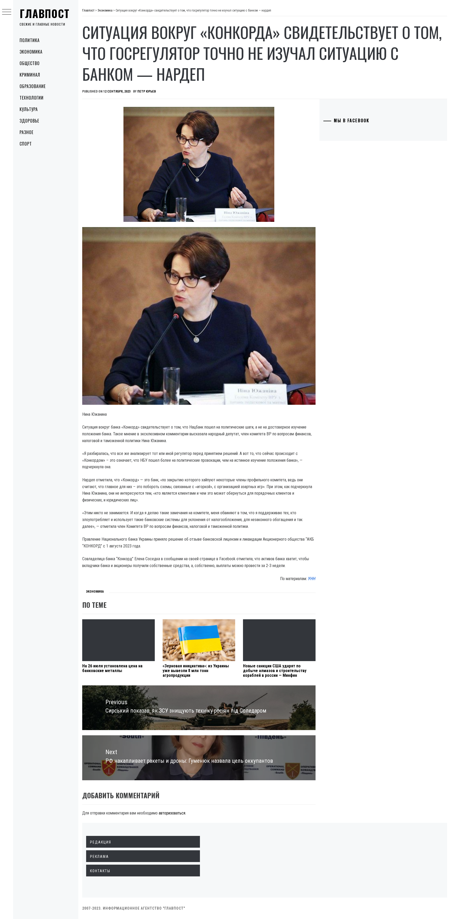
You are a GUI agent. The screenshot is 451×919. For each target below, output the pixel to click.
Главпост (45, 13)
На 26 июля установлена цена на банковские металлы (112, 668)
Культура (29, 109)
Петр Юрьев (146, 91)
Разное (26, 132)
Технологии (32, 98)
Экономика (31, 52)
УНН (312, 578)
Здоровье (29, 121)
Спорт (26, 144)
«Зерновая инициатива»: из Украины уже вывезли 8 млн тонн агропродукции (196, 670)
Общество (30, 63)
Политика (30, 40)
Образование (33, 86)
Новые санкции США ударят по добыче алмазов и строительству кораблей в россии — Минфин (274, 670)
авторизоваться (172, 813)
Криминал (30, 75)
